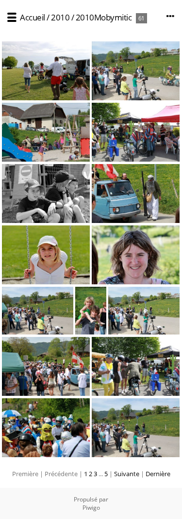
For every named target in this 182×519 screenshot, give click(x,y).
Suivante (126, 473)
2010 (60, 17)
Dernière (158, 473)
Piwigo (91, 507)
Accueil (32, 17)
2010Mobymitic (104, 17)
